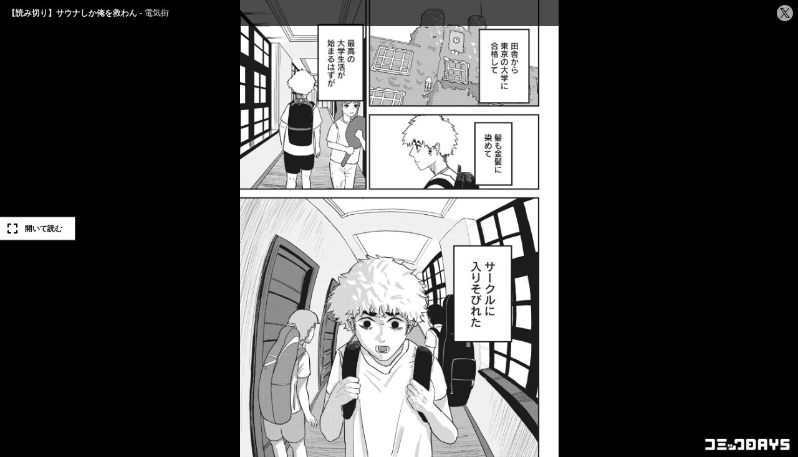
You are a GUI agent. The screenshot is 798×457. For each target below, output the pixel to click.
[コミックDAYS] (748, 444)
